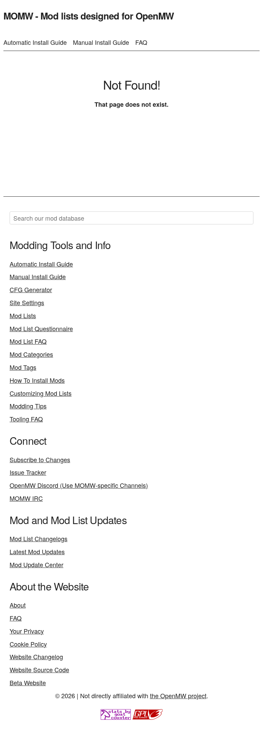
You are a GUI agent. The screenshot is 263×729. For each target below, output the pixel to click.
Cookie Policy (28, 643)
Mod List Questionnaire (41, 328)
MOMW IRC (26, 498)
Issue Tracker (28, 472)
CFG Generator (31, 289)
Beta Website (28, 682)
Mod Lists (23, 315)
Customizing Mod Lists (41, 393)
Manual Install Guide (101, 42)
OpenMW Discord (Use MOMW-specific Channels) (79, 485)
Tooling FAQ (26, 418)
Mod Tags (23, 367)
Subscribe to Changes (40, 459)
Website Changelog (36, 656)
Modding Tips (28, 405)
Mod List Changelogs (38, 538)
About (18, 604)
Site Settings (27, 302)
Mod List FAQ (28, 341)
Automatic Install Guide (35, 42)
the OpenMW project (178, 695)
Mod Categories (31, 354)
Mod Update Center (36, 564)
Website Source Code (39, 669)
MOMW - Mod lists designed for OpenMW (88, 15)
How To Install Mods (37, 380)
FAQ (141, 42)
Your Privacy (27, 630)
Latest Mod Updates (37, 551)
